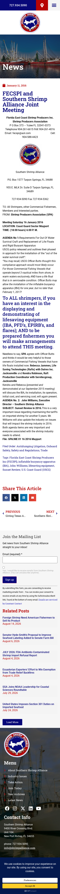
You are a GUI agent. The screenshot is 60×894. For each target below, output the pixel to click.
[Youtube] (39, 808)
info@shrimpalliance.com (19, 847)
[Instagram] (15, 808)
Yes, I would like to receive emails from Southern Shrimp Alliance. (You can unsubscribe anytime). (28, 572)
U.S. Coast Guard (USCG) (36, 469)
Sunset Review (11, 469)
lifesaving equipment (41, 465)
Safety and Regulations (25, 450)
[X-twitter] (23, 808)
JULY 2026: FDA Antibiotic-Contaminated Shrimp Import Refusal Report (26, 654)
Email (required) (12, 554)
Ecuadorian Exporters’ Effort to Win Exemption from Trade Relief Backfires (29, 671)
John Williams (19, 465)
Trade (44, 450)
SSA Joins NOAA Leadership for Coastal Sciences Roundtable (26, 688)
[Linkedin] (31, 808)
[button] (54, 5)
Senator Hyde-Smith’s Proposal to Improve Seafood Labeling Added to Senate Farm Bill (28, 636)
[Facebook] (7, 808)
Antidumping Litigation (30, 446)
